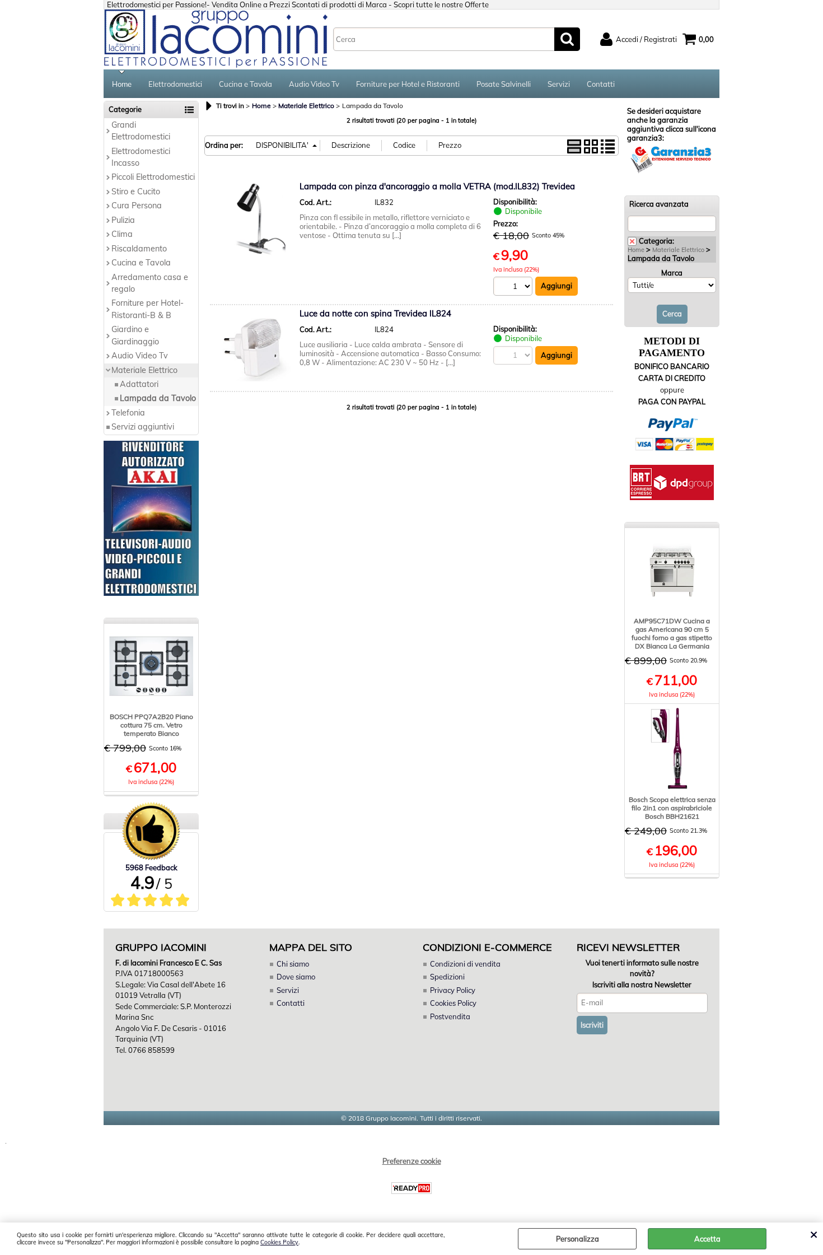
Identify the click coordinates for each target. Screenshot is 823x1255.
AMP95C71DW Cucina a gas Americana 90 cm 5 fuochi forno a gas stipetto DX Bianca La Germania (672, 633)
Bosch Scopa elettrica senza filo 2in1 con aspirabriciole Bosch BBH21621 (672, 807)
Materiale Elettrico (144, 370)
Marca (671, 272)
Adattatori (139, 384)
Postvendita (450, 1016)
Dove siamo (296, 976)
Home (122, 84)
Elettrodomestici (175, 84)
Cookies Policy (279, 1242)
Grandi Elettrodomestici (140, 131)
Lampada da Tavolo (158, 398)
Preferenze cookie (411, 1160)
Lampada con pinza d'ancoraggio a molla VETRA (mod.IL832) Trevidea (437, 186)
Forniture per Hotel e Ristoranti (408, 84)
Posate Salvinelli (503, 84)
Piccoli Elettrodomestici (153, 177)
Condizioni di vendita (465, 963)
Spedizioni (447, 976)
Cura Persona (136, 205)
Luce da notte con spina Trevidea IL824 (375, 313)
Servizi (559, 84)
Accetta (707, 1238)
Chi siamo (293, 963)
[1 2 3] (514, 287)
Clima (122, 234)
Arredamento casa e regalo (149, 283)
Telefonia (128, 413)
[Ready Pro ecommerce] (411, 1188)
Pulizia (123, 220)
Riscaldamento (139, 249)
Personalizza (577, 1238)
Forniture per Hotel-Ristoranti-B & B (147, 309)
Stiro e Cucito (135, 191)
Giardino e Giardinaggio (135, 335)
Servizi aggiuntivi (142, 427)
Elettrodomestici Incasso (140, 157)
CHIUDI (813, 1233)
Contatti (601, 84)
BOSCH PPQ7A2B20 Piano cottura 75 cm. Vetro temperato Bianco (151, 725)
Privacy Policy (452, 990)
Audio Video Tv (314, 84)
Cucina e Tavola (245, 84)
